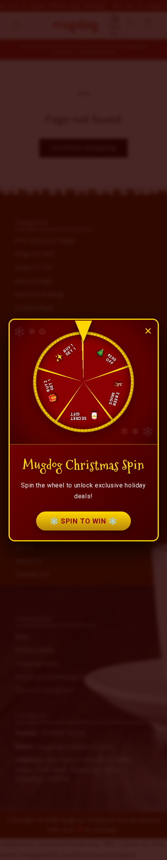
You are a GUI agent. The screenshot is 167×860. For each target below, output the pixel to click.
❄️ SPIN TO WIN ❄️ (83, 521)
